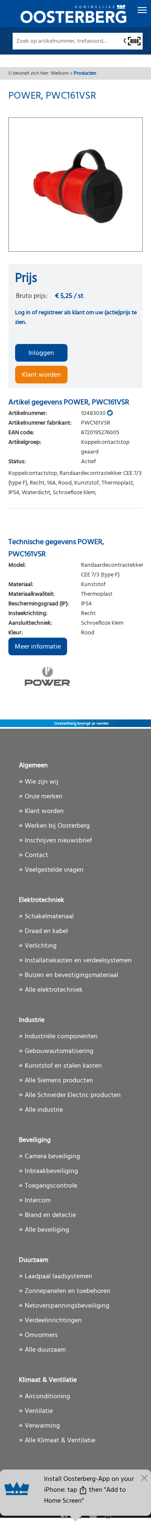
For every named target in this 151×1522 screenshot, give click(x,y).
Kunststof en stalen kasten (63, 1066)
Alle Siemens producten (59, 1080)
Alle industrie (44, 1110)
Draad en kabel (46, 931)
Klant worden (41, 375)
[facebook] (65, 1516)
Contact (36, 855)
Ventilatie (39, 1411)
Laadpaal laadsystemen (58, 1276)
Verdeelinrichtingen (53, 1320)
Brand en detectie (50, 1215)
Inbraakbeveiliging (51, 1171)
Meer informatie (38, 646)
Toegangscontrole (51, 1186)
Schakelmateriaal (49, 916)
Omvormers (41, 1335)
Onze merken (43, 796)
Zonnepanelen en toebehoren (67, 1291)
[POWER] (75, 676)
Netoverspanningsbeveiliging (67, 1305)
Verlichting (41, 946)
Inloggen (41, 353)
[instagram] (108, 1516)
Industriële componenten (61, 1036)
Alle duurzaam (45, 1350)
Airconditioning (47, 1396)
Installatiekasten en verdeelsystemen (78, 960)
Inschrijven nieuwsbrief (58, 840)
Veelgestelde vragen (54, 870)
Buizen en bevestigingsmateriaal (71, 975)
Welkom (60, 73)
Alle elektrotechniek (54, 990)
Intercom (38, 1200)
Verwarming (42, 1425)
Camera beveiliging (52, 1156)
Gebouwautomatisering (59, 1051)
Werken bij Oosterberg (57, 826)
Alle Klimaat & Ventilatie (60, 1440)
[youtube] (94, 1516)
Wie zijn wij (41, 782)
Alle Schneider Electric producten (73, 1095)
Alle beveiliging (47, 1230)
